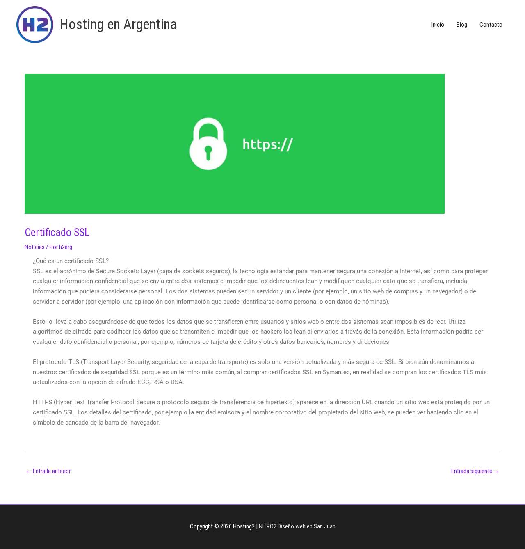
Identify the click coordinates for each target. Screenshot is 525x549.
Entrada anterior (48, 471)
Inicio (437, 24)
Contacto (490, 24)
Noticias (35, 247)
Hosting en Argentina (118, 24)
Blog (462, 24)
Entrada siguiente (475, 471)
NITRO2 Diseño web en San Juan (297, 526)
